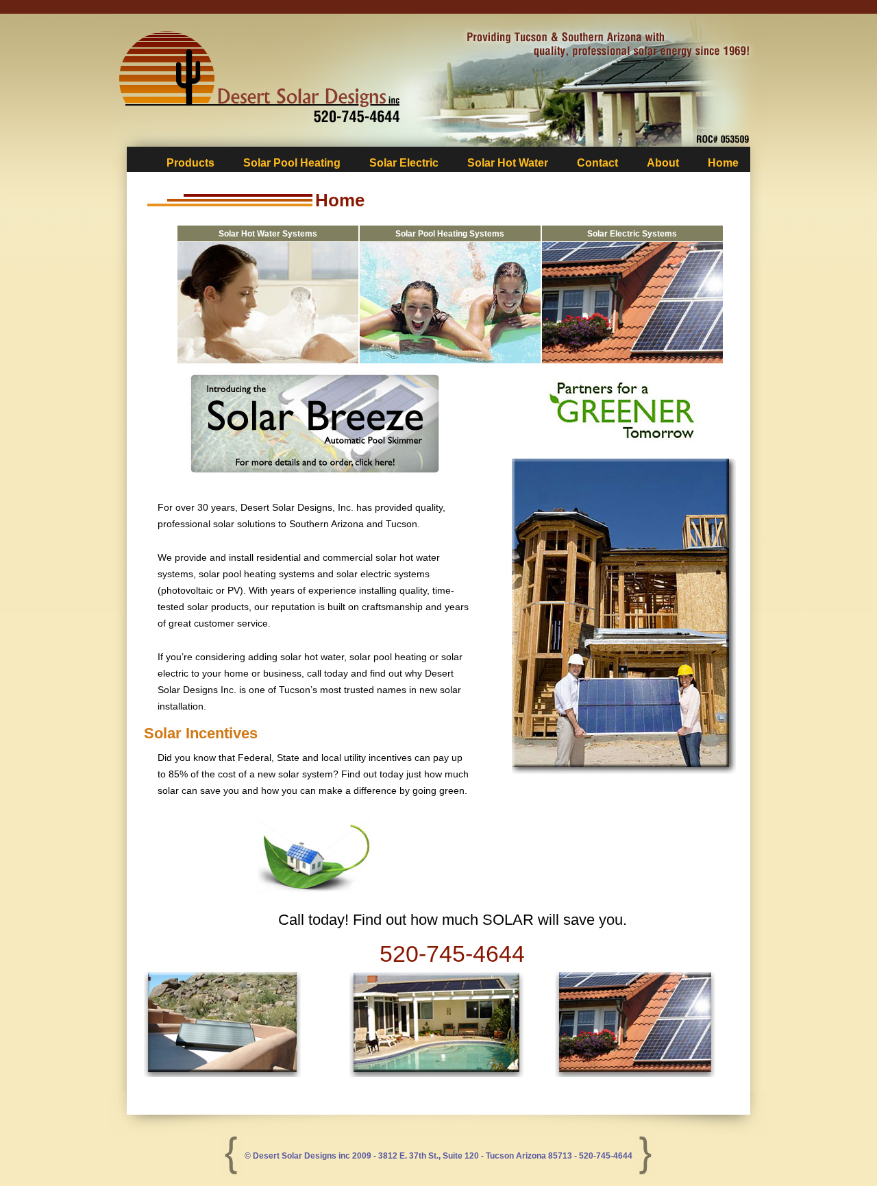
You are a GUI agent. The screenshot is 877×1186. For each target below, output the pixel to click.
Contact (597, 163)
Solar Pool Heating (292, 163)
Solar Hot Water (507, 163)
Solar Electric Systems (632, 234)
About (663, 163)
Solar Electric (403, 163)
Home (723, 163)
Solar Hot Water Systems (268, 234)
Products (190, 163)
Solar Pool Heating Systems (449, 234)
